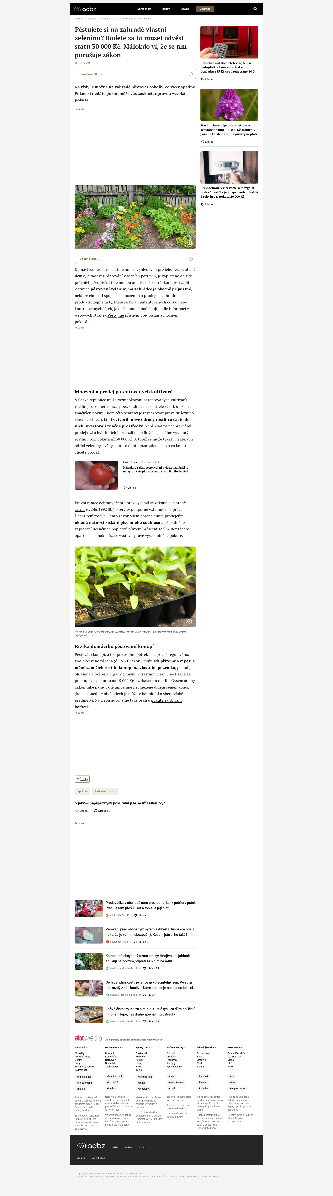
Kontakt (142, 1147)
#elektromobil (84, 1082)
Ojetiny (78, 1059)
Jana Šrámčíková (91, 74)
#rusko (111, 1088)
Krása (200, 1056)
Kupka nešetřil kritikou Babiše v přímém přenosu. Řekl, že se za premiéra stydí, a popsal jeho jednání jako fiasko (210, 1121)
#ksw (233, 1082)
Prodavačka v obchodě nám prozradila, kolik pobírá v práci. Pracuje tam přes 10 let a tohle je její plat (151, 905)
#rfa (232, 1076)
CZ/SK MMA (234, 1056)
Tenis (139, 1069)
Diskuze (104, 810)
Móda (200, 1063)
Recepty (170, 1063)
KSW (230, 1066)
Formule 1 (141, 1056)
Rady (77, 1063)
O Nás (115, 1147)
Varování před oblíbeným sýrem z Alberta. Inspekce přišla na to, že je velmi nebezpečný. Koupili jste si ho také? (150, 932)
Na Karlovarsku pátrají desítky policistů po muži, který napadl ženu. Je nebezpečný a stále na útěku (210, 1103)
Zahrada (205, 8)
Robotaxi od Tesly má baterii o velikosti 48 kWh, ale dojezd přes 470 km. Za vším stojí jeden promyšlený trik (88, 1104)
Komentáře (111, 1056)
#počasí (203, 1076)
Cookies (81, 1157)
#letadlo (203, 1088)
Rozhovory (110, 1059)
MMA (139, 1066)
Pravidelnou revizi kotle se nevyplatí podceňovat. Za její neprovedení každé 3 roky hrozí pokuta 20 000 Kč (229, 192)
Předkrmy (171, 1059)
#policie (81, 1088)
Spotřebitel (111, 1063)
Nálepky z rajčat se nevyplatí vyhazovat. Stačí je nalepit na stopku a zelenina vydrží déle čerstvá (155, 469)
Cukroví (170, 1053)
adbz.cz (79, 18)
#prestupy (143, 1088)
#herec (203, 1082)
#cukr (171, 1076)
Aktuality (79, 1053)
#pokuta (82, 791)
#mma (141, 1082)
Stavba (185, 8)
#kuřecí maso (175, 1082)
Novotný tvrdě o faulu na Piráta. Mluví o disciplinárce (240, 1118)
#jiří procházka (238, 1088)
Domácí (109, 1053)
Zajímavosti (81, 1069)
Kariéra (128, 1147)
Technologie (112, 1066)
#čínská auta (84, 1076)
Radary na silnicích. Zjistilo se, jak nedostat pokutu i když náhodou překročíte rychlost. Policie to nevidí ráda (118, 1103)
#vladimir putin (115, 1076)
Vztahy (200, 1066)
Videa (231, 1059)
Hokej (139, 1063)
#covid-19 (112, 1082)
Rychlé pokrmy (174, 1066)
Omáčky (171, 1056)
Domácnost (144, 8)
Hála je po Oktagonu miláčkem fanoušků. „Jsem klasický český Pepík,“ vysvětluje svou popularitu (239, 1103)
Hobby (166, 8)
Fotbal (139, 1059)
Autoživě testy (82, 1056)
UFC (230, 1063)
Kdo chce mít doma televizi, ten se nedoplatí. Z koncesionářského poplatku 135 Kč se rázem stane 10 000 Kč (229, 67)
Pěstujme (116, 315)
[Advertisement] (135, 139)
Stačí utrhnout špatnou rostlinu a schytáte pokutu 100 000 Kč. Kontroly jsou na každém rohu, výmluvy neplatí (228, 129)
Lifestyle (201, 1059)
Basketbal (141, 1053)
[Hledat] (255, 9)
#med (171, 1088)
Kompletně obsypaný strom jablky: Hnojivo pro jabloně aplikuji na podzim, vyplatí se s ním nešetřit (148, 958)
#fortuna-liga (145, 1076)
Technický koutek (84, 1066)
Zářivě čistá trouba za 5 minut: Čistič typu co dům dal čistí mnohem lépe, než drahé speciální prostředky (150, 1011)
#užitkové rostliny (105, 791)
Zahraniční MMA (237, 1053)
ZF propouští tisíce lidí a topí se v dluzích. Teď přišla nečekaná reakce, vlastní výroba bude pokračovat (87, 1122)
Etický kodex (98, 1157)
